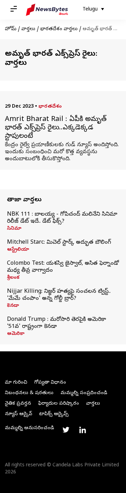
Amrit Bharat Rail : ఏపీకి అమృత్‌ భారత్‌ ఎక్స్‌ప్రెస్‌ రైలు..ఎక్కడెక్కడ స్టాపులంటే (56, 128)
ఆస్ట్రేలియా (18, 250)
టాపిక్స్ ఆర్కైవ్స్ (54, 414)
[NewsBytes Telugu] (47, 9)
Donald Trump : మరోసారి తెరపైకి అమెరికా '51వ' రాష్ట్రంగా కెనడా (56, 323)
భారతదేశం (50, 106)
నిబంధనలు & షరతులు (29, 393)
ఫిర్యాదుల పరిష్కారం (58, 403)
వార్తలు (28, 29)
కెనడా (13, 306)
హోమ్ (10, 29)
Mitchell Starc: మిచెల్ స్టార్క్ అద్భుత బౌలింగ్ (59, 242)
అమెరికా (15, 334)
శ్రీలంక (13, 278)
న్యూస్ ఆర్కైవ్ (18, 414)
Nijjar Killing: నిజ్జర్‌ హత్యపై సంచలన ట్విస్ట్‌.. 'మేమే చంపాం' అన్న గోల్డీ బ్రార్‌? (59, 295)
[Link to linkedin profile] (82, 430)
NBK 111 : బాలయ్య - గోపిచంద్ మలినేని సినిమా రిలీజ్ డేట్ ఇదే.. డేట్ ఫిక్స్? (62, 218)
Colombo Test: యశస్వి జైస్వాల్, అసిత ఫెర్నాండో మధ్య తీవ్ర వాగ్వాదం (63, 267)
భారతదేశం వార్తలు (59, 29)
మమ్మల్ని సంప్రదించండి (84, 393)
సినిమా (14, 229)
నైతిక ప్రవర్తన (18, 403)
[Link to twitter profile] (65, 430)
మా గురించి (16, 382)
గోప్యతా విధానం (50, 382)
